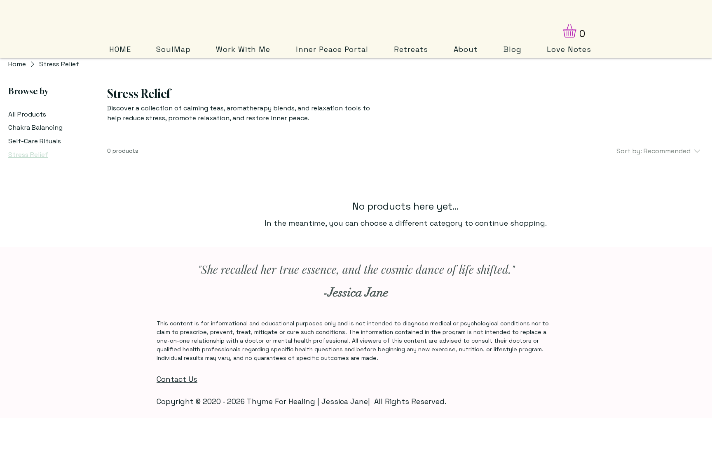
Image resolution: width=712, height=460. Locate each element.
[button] (577, 30)
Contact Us (177, 379)
